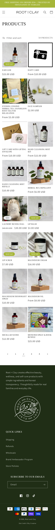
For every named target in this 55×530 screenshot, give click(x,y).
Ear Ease (6, 70)
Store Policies (12, 466)
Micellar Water (10, 335)
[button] (3, 12)
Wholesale (11, 452)
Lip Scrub (7, 260)
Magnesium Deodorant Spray (14, 297)
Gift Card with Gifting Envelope (14, 150)
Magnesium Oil (36, 296)
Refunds (10, 446)
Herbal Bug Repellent (39, 188)
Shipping (10, 439)
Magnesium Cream (37, 260)
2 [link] (23, 354)
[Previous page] (8, 354)
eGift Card (33, 70)
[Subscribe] (44, 484)
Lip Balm (32, 224)
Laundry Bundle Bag (13, 224)
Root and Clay (30, 519)
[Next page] (47, 354)
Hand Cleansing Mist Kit (39, 150)
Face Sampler (35, 106)
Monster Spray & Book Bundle (40, 336)
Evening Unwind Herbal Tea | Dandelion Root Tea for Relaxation (14, 109)
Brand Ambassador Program (19, 459)
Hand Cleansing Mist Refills (13, 185)
